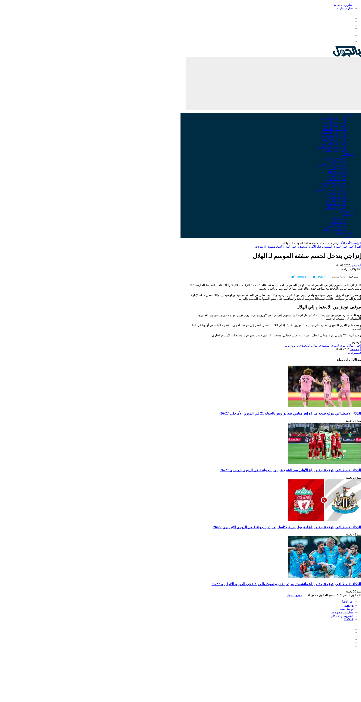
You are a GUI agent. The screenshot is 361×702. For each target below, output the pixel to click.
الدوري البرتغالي (336, 207)
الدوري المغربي (336, 197)
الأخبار (349, 114)
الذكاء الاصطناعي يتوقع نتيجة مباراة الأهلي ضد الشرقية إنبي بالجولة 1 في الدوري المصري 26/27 (290, 470)
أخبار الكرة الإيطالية (334, 136)
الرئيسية (356, 243)
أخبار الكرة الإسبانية (334, 129)
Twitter (321, 276)
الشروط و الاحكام (342, 616)
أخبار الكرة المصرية (334, 122)
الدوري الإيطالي (336, 172)
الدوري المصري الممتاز (331, 186)
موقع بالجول (294, 595)
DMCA (348, 619)
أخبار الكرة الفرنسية (333, 143)
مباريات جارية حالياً (334, 229)
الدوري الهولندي (336, 204)
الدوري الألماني (336, 175)
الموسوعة (347, 236)
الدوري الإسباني (336, 168)
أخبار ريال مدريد (343, 4)
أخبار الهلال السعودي (285, 246)
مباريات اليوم (338, 218)
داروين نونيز (291, 345)
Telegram (301, 276)
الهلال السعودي (308, 345)
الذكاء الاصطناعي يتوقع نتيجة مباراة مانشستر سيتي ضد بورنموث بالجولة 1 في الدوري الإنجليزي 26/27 (286, 584)
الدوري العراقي (336, 193)
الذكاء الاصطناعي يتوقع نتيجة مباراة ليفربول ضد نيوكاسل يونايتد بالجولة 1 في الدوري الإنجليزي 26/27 (287, 527)
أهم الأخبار (343, 243)
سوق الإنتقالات (264, 246)
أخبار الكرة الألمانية (334, 139)
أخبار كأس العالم (335, 150)
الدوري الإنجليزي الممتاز (331, 165)
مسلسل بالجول (343, 232)
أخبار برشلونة (345, 8)
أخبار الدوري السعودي (335, 246)
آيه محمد (355, 265)
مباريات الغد (338, 222)
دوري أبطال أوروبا (335, 157)
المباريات (347, 215)
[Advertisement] (273, 83)
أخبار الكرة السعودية (333, 118)
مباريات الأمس (337, 225)
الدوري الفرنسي (336, 179)
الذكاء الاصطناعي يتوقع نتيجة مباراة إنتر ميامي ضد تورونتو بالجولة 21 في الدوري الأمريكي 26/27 (290, 413)
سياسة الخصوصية (342, 612)
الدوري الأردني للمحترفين (330, 190)
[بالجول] (347, 55)
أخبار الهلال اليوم (350, 345)
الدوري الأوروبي (336, 161)
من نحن (348, 605)
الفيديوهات (346, 211)
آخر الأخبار (347, 601)
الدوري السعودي (329, 345)
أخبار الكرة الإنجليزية (333, 132)
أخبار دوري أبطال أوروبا (331, 147)
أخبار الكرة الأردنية (334, 125)
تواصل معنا (346, 608)
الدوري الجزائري (336, 200)
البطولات (347, 154)
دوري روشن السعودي (332, 182)
